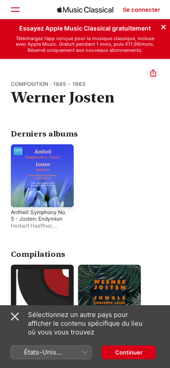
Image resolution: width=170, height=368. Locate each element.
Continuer (129, 352)
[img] (85, 10)
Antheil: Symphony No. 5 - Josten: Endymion (38, 215)
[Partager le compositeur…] (153, 74)
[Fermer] (163, 25)
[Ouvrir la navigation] (14, 9)
